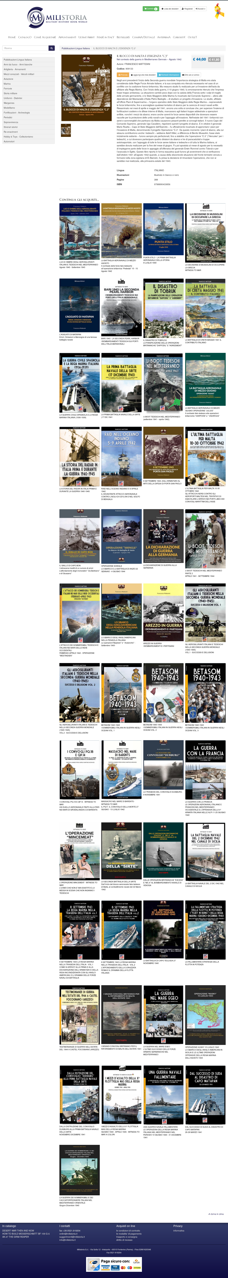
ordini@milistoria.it (68, 1233)
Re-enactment (11, 131)
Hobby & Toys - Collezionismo (18, 136)
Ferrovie (8, 88)
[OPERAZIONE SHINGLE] (121, 536)
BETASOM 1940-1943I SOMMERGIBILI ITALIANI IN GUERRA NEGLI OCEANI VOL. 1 (120, 727)
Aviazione (8, 78)
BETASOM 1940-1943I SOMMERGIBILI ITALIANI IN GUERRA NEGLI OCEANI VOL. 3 (204, 727)
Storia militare (10, 93)
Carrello (151, 8)
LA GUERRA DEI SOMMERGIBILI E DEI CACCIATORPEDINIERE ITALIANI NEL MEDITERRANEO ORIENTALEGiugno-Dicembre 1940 (76, 1201)
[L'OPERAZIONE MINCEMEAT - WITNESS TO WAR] (79, 851)
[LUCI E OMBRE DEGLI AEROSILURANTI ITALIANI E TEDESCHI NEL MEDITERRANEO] (79, 231)
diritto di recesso (124, 1239)
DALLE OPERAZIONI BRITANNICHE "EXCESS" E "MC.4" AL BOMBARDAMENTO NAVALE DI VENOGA (163, 882)
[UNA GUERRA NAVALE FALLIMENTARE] (163, 1095)
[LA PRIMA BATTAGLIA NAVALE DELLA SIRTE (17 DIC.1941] (121, 382)
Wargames (9, 102)
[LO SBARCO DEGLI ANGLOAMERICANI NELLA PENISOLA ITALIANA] (121, 609)
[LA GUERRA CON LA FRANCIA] (205, 770)
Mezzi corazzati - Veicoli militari (19, 74)
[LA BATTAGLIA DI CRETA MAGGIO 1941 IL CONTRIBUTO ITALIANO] (205, 308)
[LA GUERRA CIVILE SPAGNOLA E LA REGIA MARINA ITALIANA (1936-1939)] (79, 383)
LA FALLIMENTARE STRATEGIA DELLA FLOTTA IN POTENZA (202, 963)
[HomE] (57, 17)
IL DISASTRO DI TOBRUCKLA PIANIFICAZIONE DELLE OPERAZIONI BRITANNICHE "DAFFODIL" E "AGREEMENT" (162, 343)
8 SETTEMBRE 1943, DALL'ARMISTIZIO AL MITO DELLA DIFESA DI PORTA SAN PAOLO (162, 482)
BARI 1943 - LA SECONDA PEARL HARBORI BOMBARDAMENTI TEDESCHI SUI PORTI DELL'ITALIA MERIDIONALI (120, 341)
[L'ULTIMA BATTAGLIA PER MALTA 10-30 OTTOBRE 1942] (205, 456)
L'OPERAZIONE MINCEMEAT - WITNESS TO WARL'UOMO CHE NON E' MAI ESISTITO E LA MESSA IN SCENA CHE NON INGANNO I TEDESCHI (78, 887)
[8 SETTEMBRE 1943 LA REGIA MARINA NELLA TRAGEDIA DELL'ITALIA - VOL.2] (121, 930)
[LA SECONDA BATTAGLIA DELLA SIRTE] (121, 850)
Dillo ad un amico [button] (191, 74)
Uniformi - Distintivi (13, 98)
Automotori (9, 141)
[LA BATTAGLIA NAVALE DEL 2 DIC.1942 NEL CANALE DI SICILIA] (205, 851)
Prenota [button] (123, 74)
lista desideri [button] (144, 74)
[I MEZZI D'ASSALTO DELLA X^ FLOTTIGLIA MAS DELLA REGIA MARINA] (121, 1094)
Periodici (8, 117)
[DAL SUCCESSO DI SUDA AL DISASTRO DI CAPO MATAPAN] (205, 1095)
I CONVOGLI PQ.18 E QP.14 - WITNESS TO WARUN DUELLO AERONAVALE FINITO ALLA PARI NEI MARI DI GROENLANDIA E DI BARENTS (79, 805)
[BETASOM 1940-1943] (121, 693)
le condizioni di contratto (128, 1230)
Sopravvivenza (11, 122)
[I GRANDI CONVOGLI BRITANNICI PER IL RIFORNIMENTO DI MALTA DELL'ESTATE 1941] (121, 1014)
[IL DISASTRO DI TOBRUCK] (163, 308)
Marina (7, 83)
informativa (178, 1230)
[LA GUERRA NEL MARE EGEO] (163, 1014)
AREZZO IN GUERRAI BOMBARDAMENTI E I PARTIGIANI (158, 644)
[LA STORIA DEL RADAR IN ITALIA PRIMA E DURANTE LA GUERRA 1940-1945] (79, 456)
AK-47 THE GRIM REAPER (15, 1236)
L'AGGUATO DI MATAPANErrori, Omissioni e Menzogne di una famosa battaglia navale (78, 337)
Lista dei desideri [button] (171, 8)
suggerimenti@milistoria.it (72, 1236)
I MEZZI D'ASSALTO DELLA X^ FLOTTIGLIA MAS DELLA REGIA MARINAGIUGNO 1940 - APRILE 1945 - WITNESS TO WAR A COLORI (120, 1130)
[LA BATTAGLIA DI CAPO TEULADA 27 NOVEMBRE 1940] (163, 929)
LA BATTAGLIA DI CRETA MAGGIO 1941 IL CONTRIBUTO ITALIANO (203, 341)
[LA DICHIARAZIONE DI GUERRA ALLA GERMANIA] (163, 536)
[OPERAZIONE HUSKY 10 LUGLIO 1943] (205, 1015)
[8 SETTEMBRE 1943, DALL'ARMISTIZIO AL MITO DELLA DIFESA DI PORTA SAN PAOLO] (163, 453)
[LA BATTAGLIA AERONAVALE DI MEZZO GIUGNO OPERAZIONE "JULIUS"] (205, 379)
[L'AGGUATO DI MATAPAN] (79, 305)
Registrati (188, 8)
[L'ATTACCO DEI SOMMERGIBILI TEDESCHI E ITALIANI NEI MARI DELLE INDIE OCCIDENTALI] (79, 613)
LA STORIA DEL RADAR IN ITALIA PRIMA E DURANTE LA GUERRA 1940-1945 (78, 490)
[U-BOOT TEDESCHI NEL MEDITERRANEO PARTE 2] (205, 539)
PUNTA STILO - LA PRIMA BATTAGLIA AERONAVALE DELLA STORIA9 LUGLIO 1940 (159, 260)
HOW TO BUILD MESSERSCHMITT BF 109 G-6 (26, 1233)
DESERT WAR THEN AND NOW (18, 1230)
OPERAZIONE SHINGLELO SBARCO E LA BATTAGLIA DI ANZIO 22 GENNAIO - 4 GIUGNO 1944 (119, 568)
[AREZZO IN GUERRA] (163, 612)
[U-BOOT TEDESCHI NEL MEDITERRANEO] (163, 383)
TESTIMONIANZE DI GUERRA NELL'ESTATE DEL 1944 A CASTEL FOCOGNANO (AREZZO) (79, 1048)
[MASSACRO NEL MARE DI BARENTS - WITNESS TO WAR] (121, 769)
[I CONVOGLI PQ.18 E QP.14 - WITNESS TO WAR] (79, 770)
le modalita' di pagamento (129, 1233)
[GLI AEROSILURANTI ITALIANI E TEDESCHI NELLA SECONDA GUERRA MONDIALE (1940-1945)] (205, 612)
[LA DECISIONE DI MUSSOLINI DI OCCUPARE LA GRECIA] (205, 233)
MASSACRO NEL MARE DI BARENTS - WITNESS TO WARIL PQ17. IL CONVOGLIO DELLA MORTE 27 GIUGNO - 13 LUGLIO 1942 (120, 805)
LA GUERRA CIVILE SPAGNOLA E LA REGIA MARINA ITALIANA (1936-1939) (78, 416)
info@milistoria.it (67, 1239)
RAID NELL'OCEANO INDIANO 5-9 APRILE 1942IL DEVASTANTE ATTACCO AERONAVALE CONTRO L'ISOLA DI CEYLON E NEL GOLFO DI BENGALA (120, 494)
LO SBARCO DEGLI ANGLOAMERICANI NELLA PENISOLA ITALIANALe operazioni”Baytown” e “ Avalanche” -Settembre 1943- (118, 641)
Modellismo (9, 107)
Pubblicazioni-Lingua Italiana (76, 48)
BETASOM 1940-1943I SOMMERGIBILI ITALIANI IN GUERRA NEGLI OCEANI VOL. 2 (162, 727)
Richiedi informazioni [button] (170, 74)
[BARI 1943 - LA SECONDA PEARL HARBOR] (121, 307)
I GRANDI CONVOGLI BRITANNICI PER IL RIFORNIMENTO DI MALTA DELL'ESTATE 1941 (121, 1047)
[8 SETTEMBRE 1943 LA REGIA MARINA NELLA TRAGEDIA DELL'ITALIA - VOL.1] (79, 930)
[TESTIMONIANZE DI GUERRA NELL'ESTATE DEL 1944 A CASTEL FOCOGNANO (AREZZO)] (79, 1015)
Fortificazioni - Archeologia (17, 112)
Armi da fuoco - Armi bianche (18, 64)
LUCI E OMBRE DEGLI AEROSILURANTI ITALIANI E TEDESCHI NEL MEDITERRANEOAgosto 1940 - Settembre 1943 (78, 264)
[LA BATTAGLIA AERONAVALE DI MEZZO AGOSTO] (121, 230)
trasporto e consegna (126, 1236)
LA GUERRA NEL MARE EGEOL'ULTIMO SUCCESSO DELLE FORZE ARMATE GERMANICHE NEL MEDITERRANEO (159, 1050)
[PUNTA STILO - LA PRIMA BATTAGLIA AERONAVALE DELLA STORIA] (163, 229)
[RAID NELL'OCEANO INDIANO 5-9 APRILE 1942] (121, 456)
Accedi (200, 8)
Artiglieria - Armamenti (15, 69)
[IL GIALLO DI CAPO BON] (79, 536)
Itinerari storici (11, 126)
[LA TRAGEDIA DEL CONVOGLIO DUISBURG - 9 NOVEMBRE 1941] (163, 765)
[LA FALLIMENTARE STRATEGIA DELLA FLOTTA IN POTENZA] (205, 930)
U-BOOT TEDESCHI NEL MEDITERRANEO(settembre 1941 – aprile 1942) (161, 418)
